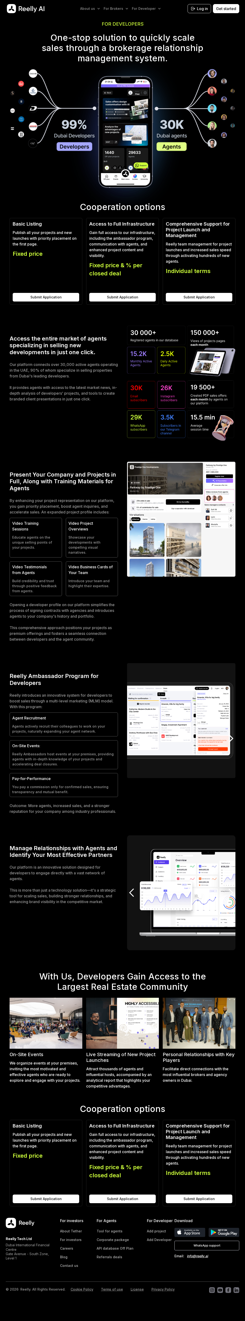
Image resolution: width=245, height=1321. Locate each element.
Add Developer (159, 1240)
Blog (63, 1257)
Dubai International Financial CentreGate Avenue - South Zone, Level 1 (28, 1251)
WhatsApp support (207, 1245)
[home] (30, 8)
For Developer (160, 1220)
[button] (90, 8)
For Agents (106, 1220)
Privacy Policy (163, 1289)
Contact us (69, 1266)
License (137, 1289)
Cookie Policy (82, 1289)
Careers (66, 1248)
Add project (156, 1231)
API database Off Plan (115, 1248)
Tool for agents (109, 1231)
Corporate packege (113, 1240)
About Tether (71, 1231)
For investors (71, 1220)
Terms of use (112, 1289)
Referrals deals (109, 1257)
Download (183, 1220)
